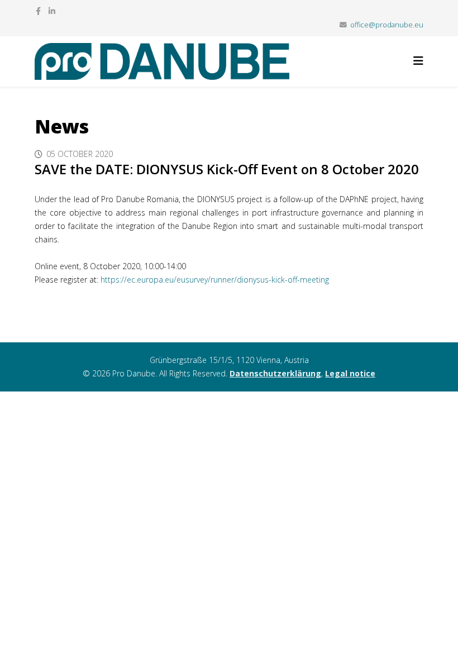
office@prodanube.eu (386, 25)
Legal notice (350, 373)
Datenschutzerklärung (275, 373)
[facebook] (38, 11)
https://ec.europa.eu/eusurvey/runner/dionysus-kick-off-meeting (215, 279)
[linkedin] (52, 11)
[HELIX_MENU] (418, 60)
